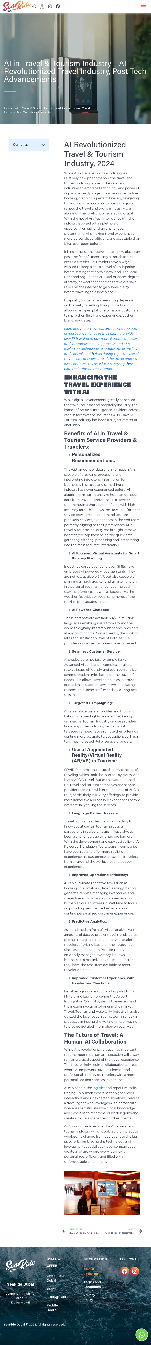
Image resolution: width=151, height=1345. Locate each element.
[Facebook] (58, 6)
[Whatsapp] (34, 6)
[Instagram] (50, 6)
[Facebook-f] (124, 1271)
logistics (99, 1088)
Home (8, 108)
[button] (143, 6)
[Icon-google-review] (42, 6)
